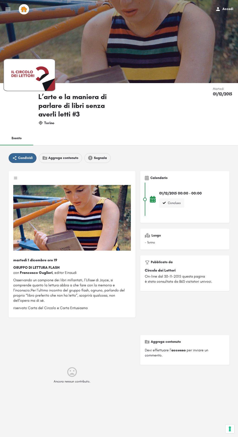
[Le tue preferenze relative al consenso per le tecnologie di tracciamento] (229, 428)
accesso (178, 350)
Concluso (174, 203)
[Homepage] (24, 9)
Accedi (227, 9)
